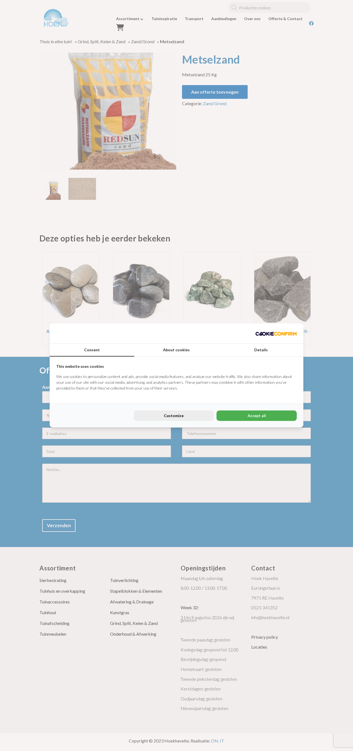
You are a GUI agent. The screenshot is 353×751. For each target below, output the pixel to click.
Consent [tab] (92, 349)
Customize (174, 415)
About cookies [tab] (176, 349)
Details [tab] (261, 349)
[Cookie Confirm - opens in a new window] (276, 333)
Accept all (257, 415)
